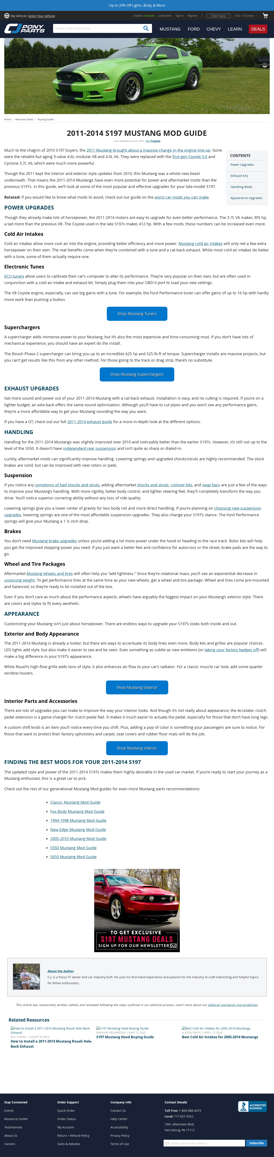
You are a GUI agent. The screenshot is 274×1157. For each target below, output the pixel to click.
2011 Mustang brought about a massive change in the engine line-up (148, 150)
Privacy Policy (120, 1136)
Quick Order (66, 1111)
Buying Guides (46, 119)
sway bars (211, 484)
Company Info (120, 1102)
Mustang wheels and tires (50, 573)
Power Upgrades (242, 165)
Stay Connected (15, 1102)
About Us (10, 1136)
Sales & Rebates (68, 1144)
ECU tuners (14, 276)
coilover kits (181, 484)
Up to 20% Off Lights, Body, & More (137, 5)
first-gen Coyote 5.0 (189, 156)
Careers (9, 1144)
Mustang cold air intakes (201, 243)
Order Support (68, 1102)
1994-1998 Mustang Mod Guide (78, 820)
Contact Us (118, 1111)
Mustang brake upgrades (54, 540)
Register (193, 15)
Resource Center (24, 119)
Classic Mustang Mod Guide (75, 802)
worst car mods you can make (182, 197)
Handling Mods (241, 187)
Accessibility (119, 1127)
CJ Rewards (164, 15)
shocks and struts (153, 484)
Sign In (179, 15)
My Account (65, 1127)
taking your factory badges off (231, 649)
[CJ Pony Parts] (15, 28)
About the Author (61, 971)
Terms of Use (119, 1144)
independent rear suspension (89, 448)
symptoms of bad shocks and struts (67, 484)
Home (7, 119)
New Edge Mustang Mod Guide (78, 829)
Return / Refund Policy (73, 1136)
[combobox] (102, 28)
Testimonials (13, 1127)
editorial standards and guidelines (233, 1005)
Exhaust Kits (239, 176)
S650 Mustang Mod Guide (73, 856)
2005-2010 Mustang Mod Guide (78, 838)
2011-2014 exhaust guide (89, 421)
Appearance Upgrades (247, 198)
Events (9, 1111)
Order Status (218, 16)
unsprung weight (19, 580)
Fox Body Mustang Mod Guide (77, 811)
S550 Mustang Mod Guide (73, 847)
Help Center (119, 1119)
